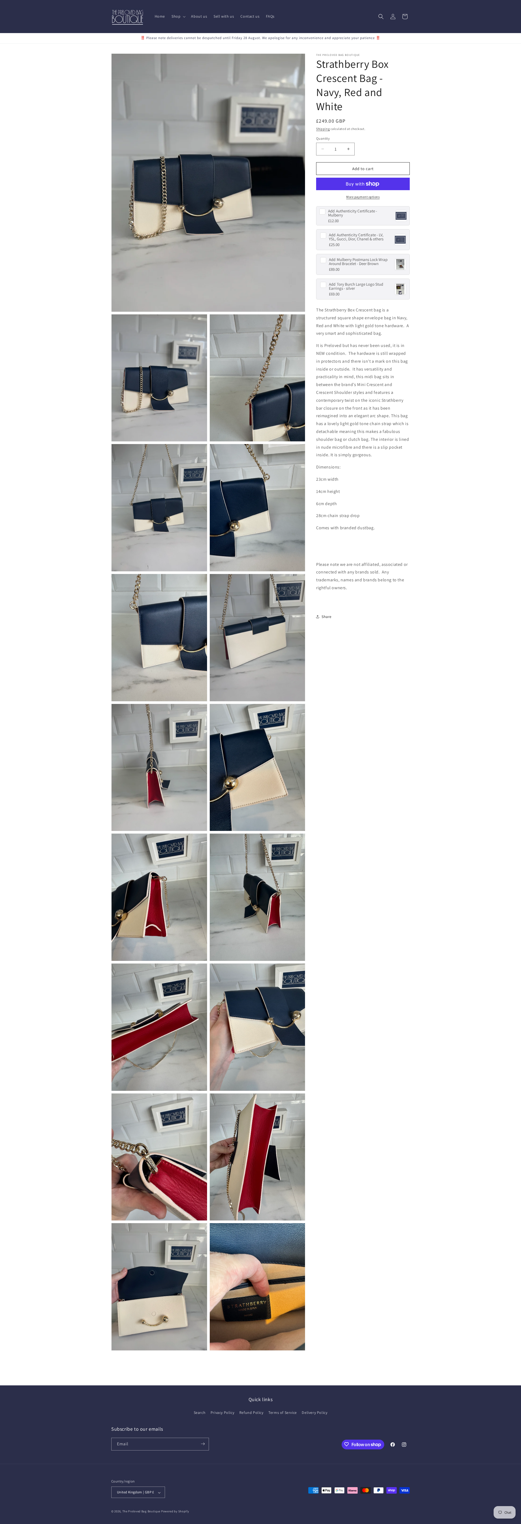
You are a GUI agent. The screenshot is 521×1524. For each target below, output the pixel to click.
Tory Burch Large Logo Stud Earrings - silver (356, 286)
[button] (178, 16)
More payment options (363, 197)
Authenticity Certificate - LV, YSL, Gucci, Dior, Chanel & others (356, 237)
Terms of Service (282, 1412)
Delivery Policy (314, 1412)
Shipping (323, 129)
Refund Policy (251, 1412)
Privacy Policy (222, 1412)
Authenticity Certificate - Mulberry (352, 213)
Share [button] (327, 616)
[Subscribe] (203, 1443)
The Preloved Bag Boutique (141, 1511)
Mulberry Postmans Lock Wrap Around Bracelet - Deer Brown (358, 261)
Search (200, 1412)
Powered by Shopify (175, 1511)
